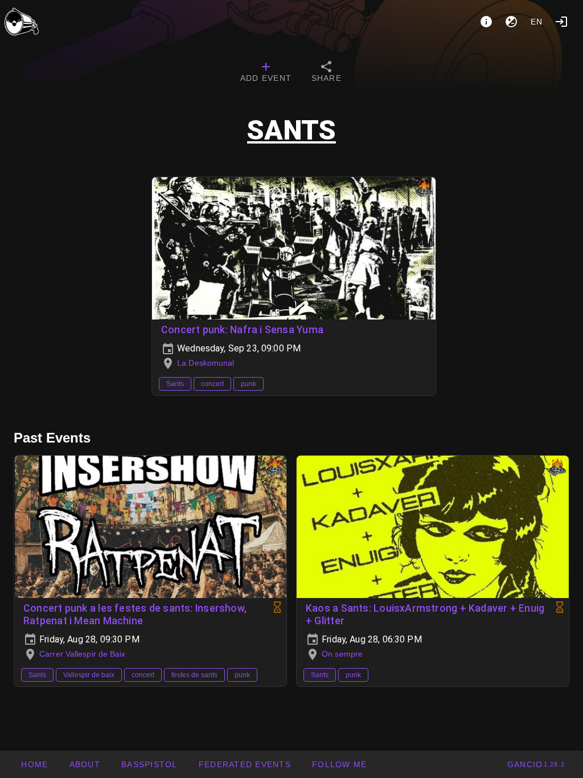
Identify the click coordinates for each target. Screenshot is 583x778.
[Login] (561, 21)
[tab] (266, 72)
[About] (486, 21)
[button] (244, 764)
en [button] (537, 21)
